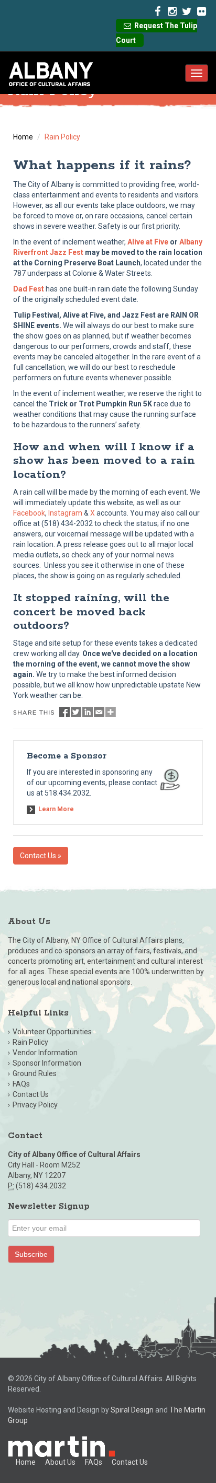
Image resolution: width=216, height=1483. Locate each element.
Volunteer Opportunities (52, 1031)
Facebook (29, 513)
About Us (60, 1462)
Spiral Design (132, 1410)
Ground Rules (35, 1073)
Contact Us (31, 1094)
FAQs (21, 1084)
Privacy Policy (35, 1105)
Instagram (65, 513)
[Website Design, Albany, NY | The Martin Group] (61, 1446)
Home (23, 137)
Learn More (56, 809)
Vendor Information (45, 1052)
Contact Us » (40, 855)
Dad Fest (28, 289)
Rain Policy (30, 1042)
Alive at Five (147, 242)
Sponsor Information (47, 1063)
